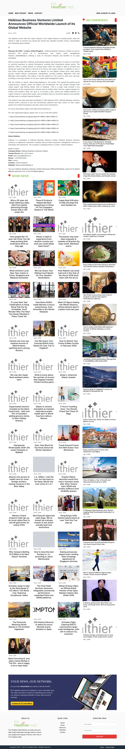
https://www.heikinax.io (24, 165)
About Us (62, 727)
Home (62, 723)
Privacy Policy (110, 747)
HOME (10, 13)
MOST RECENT (20, 13)
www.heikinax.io (21, 56)
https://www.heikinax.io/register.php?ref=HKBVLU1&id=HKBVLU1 (34, 117)
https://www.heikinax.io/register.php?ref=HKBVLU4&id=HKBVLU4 (34, 128)
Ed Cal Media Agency (36, 171)
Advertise (62, 730)
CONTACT (38, 13)
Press (63, 725)
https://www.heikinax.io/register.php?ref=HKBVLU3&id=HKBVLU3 (34, 124)
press (30, 13)
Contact (62, 732)
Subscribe (99, 736)
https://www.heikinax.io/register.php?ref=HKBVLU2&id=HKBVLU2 (34, 120)
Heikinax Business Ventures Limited (34, 151)
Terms (102, 747)
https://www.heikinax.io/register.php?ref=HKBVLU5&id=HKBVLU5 (34, 132)
